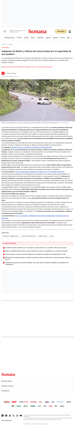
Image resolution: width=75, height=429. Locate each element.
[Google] (2, 415)
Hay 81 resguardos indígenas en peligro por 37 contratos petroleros (40, 172)
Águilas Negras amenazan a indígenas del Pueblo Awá (32, 147)
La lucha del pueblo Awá (28, 236)
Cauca (52, 236)
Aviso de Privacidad (8, 420)
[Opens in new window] (6, 415)
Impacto (10, 44)
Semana (3, 44)
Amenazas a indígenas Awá (10, 236)
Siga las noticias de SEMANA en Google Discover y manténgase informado (27, 67)
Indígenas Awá (42, 236)
